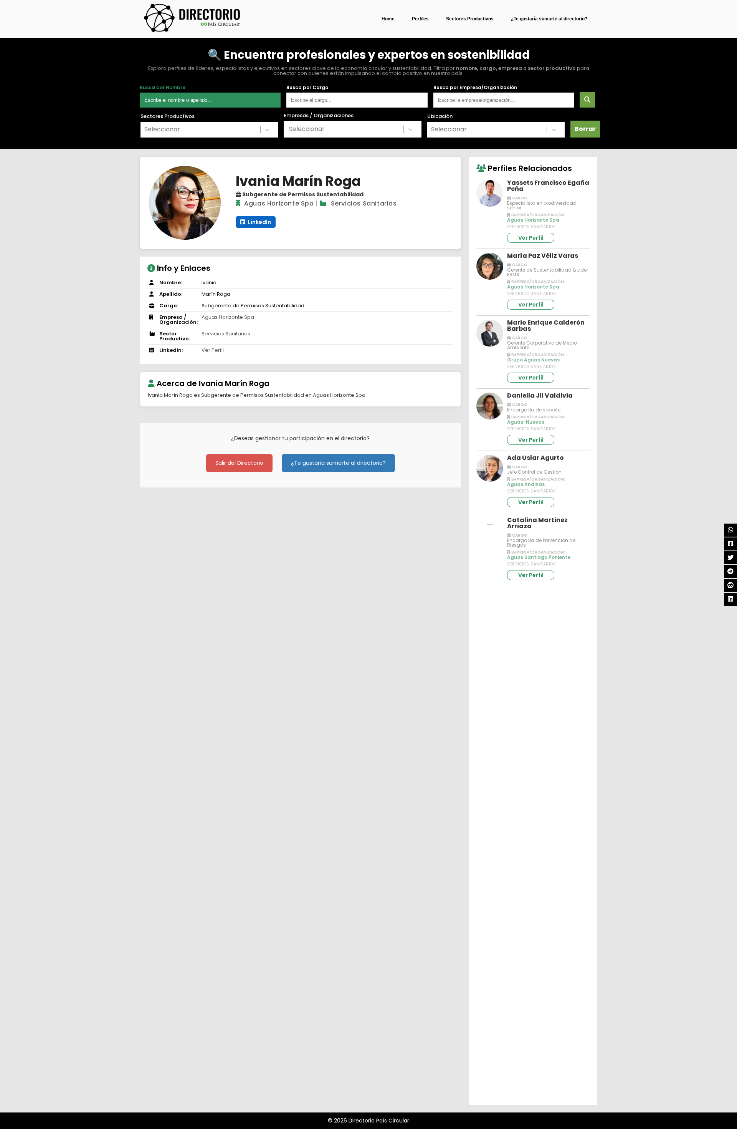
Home (388, 19)
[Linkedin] (730, 599)
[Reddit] (730, 585)
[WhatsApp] (730, 530)
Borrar (585, 128)
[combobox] (209, 130)
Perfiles (420, 19)
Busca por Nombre (162, 87)
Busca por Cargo (307, 87)
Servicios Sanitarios (364, 203)
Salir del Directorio (239, 463)
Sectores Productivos (470, 19)
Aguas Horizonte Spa (279, 203)
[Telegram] (730, 571)
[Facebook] (730, 543)
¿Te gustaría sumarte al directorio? (549, 19)
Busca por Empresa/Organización (475, 87)
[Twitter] (730, 557)
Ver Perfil (213, 350)
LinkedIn (259, 222)
